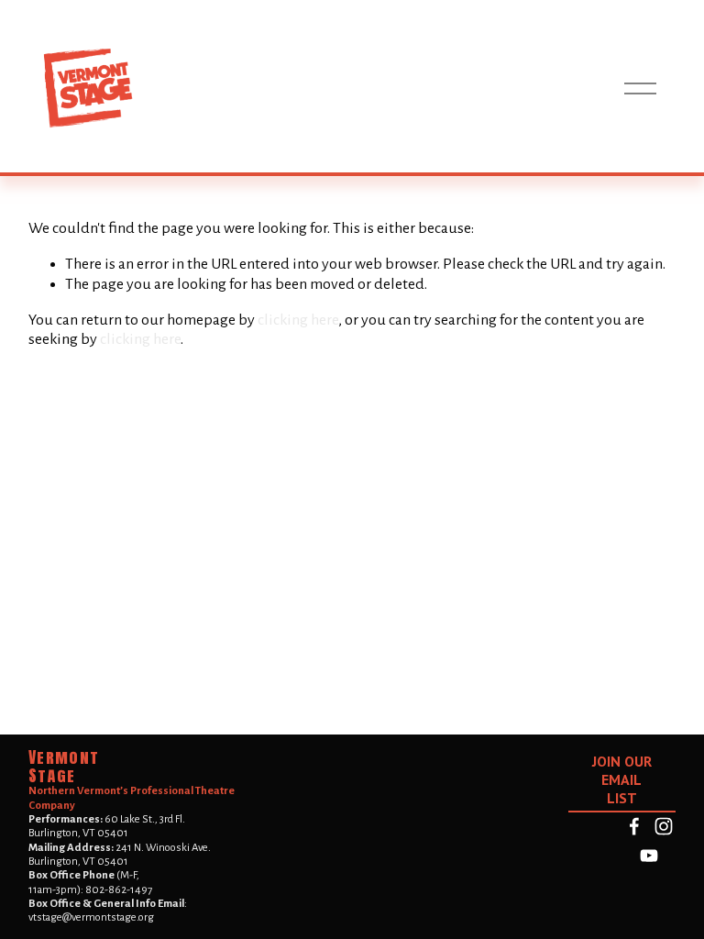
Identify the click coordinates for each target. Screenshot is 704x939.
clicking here (298, 320)
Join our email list (622, 779)
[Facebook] (634, 826)
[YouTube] (649, 855)
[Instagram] (663, 826)
